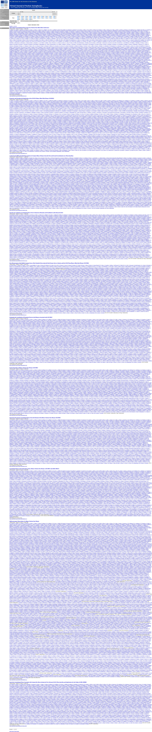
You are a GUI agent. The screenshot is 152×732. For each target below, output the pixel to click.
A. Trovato (133, 85)
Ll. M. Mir (104, 66)
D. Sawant (140, 78)
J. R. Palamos (129, 71)
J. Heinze (14, 53)
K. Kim (121, 58)
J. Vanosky (81, 87)
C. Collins (115, 108)
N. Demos (142, 42)
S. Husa (131, 54)
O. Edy (88, 45)
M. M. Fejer (94, 47)
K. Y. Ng (15, 69)
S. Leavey (23, 61)
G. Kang (106, 57)
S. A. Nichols (49, 69)
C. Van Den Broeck (51, 87)
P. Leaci (19, 61)
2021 (51, 17)
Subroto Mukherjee (17, 68)
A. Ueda (89, 86)
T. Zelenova (42, 92)
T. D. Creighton (65, 41)
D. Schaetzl (14, 79)
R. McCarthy (141, 64)
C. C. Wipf (132, 90)
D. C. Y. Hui (124, 54)
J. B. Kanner (110, 57)
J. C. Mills (74, 66)
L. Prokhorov (54, 75)
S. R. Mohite (48, 67)
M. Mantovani (99, 63)
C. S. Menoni (104, 65)
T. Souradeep (96, 82)
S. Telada (115, 84)
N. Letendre (80, 61)
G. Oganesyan (114, 69)
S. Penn (117, 73)
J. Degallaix (86, 42)
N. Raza (49, 76)
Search (1, 12)
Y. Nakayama (93, 68)
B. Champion (41, 37)
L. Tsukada (42, 86)
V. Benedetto (36, 32)
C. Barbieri (77, 31)
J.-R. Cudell (135, 109)
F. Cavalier (146, 36)
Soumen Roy (118, 77)
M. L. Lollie (49, 62)
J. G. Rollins (38, 77)
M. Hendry (51, 53)
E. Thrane (30, 85)
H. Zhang (59, 92)
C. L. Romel (58, 77)
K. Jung (49, 57)
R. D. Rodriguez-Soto (27, 77)
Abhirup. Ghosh (105, 49)
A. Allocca (108, 29)
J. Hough (41, 54)
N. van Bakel (28, 87)
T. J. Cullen (93, 41)
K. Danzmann (22, 42)
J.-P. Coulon (63, 109)
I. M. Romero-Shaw (70, 77)
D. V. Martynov (56, 64)
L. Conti (77, 39)
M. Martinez (39, 64)
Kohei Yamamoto (66, 91)
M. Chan (59, 37)
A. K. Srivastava (121, 82)
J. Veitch (122, 87)
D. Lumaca (107, 62)
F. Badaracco (127, 30)
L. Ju (47, 57)
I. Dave (50, 42)
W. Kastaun (12, 58)
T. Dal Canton (118, 41)
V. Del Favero (104, 42)
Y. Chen (106, 106)
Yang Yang (96, 91)
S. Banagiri (56, 31)
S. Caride (113, 105)
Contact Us (2, 18)
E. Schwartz (76, 79)
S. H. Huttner (135, 54)
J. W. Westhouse (61, 90)
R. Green (132, 50)
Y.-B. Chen (136, 37)
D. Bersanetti (94, 32)
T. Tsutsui (51, 86)
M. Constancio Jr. (72, 39)
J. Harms (77, 52)
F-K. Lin (117, 61)
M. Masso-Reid (93, 64)
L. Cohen (46, 39)
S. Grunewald (48, 51)
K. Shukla (108, 81)
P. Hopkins (37, 54)
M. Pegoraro (101, 73)
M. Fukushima (111, 48)
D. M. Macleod (133, 62)
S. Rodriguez (20, 77)
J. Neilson (132, 68)
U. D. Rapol (33, 76)
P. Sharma (32, 81)
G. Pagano (107, 71)
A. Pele (105, 73)
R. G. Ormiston (46, 71)
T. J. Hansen (56, 52)
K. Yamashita (78, 91)
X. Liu (25, 62)
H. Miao (33, 66)
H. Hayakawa (127, 52)
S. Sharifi (23, 81)
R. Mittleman (142, 66)
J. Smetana (32, 82)
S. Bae (138, 30)
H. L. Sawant (145, 78)
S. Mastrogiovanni (99, 64)
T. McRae (53, 65)
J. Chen (124, 37)
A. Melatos (79, 65)
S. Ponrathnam (132, 74)
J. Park (49, 73)
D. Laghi (88, 60)
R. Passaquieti (68, 73)
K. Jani (105, 55)
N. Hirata (113, 53)
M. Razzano (54, 76)
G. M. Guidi (64, 51)
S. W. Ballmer (39, 31)
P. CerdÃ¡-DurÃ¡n (20, 37)
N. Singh (137, 81)
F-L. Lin (121, 61)
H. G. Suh (78, 83)
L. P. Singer (129, 81)
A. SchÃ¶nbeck (59, 79)
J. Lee (47, 61)
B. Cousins (22, 41)
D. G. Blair (65, 34)
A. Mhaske (25, 66)
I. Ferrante (122, 47)
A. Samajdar (51, 78)
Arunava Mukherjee (137, 67)
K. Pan (143, 71)
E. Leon (66, 61)
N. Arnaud (66, 30)
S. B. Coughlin (147, 39)
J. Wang (119, 89)
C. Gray (116, 50)
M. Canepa (46, 36)
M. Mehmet (70, 65)
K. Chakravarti (36, 37)
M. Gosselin (79, 50)
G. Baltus (52, 31)
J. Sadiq (142, 77)
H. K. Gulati (81, 51)
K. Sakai (14, 78)
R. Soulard (91, 82)
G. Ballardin (33, 31)
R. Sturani (49, 83)
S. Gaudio (65, 49)
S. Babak (123, 30)
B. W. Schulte (65, 79)
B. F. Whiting (81, 90)
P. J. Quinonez (99, 75)
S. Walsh (115, 89)
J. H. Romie (76, 77)
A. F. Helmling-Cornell (38, 53)
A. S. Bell (108, 102)
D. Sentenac (125, 79)
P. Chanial (69, 37)
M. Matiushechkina (123, 64)
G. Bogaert (85, 34)
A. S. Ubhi (70, 86)
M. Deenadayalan (80, 42)
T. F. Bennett (57, 32)
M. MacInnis (127, 62)
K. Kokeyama (73, 59)
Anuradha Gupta (100, 51)
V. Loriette (73, 62)
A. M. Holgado (144, 53)
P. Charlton (77, 37)
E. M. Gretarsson (145, 50)
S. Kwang (84, 60)
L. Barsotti (102, 31)
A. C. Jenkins (135, 55)
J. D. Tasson (111, 84)
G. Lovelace (98, 62)
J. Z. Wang (123, 89)
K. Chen (128, 37)
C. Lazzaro (15, 61)
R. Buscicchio (118, 35)
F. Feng (98, 47)
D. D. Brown (77, 35)
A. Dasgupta (35, 42)
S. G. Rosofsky (92, 77)
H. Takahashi (16, 84)
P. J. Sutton (106, 83)
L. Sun (92, 83)
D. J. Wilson (122, 90)
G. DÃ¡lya (124, 41)
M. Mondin (64, 67)
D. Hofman (132, 53)
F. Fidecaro (132, 47)
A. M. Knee (44, 59)
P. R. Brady (16, 35)
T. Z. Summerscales (84, 83)
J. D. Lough (87, 62)
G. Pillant (66, 74)
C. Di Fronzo (73, 44)
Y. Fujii (95, 48)
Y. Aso (92, 30)
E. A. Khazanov (89, 58)
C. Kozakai (137, 59)
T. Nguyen (33, 69)
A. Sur (99, 83)
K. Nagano (59, 68)
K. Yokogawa (126, 91)
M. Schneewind (45, 79)
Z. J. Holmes (20, 54)
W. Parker (52, 73)
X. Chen (131, 37)
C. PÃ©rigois (138, 73)
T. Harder (65, 52)
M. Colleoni (50, 39)
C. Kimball (134, 58)
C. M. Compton (66, 39)
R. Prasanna (29, 75)
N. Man (69, 63)
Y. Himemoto (93, 53)
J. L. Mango (83, 63)
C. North (77, 69)
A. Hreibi (60, 54)
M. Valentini (19, 87)
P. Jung (52, 57)
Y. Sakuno (29, 78)
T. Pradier (15, 75)
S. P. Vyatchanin (77, 89)
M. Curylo (26, 110)
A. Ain (87, 29)
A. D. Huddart (108, 54)
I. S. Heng (55, 53)
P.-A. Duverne (56, 45)
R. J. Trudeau (141, 85)
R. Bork (116, 34)
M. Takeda (40, 84)
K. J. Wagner (91, 89)
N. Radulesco (128, 75)
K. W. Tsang (14, 86)
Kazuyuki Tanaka (54, 84)
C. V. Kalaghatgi (75, 57)
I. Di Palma (109, 44)
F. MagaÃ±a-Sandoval (22, 63)
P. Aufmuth (109, 30)
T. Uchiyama (80, 86)
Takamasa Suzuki (112, 83)
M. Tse (25, 86)
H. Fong (33, 48)
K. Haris (74, 52)
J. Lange (123, 60)
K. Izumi (70, 55)
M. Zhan (55, 92)
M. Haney (25, 52)
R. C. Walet (96, 89)
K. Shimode (72, 81)
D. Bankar (61, 31)
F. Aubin (104, 30)
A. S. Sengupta (115, 79)
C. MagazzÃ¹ (29, 63)
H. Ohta (146, 69)
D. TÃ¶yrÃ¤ (97, 85)
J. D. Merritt (129, 65)
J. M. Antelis (15, 30)
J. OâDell (105, 69)
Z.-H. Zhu (104, 92)
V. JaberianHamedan (77, 55)
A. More (87, 67)
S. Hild (86, 53)
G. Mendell (90, 65)
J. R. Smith (37, 82)
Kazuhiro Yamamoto (59, 91)
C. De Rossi (25, 44)
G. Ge (73, 49)
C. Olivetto (24, 71)
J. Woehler (146, 90)
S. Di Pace (104, 44)
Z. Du (33, 45)
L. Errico (131, 45)
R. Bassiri (129, 31)
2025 (27, 19)
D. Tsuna (46, 86)
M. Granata (96, 50)
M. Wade (87, 89)
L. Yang (92, 91)
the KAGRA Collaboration (15, 93)
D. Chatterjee (95, 37)
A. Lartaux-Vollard (137, 60)
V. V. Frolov (85, 48)
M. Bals (43, 31)
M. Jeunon (144, 55)
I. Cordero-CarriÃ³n (98, 39)
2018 (39, 17)
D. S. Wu (23, 91)
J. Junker (56, 57)
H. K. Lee (34, 61)
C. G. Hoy (51, 54)
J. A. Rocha (15, 77)
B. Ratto (38, 76)
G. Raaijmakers (117, 75)
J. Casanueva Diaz (119, 36)
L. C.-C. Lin (129, 61)
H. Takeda (36, 84)
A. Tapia (97, 84)
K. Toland (51, 85)
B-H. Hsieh (64, 54)
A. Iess (18, 55)
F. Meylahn (21, 66)
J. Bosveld (46, 104)
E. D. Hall (146, 51)
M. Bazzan (90, 102)
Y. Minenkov (96, 66)
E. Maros (11, 64)
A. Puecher (69, 75)
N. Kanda (96, 57)
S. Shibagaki (52, 81)
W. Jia (147, 55)
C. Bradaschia (60, 104)
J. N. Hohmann (138, 53)
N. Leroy (75, 61)
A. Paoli (37, 73)
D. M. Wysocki (34, 91)
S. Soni (63, 82)
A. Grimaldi (30, 51)
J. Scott (80, 79)
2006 (31, 16)
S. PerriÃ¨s (148, 73)
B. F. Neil (128, 68)
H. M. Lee (39, 61)
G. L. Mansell (88, 63)
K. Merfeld (119, 65)
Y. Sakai (18, 78)
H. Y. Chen (120, 37)
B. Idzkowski (13, 55)
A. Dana (127, 41)
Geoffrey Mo (30, 67)
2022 (55, 17)
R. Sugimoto (73, 83)
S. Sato (115, 78)
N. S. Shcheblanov (42, 81)
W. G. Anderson (137, 29)
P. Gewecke (94, 49)
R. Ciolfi (130, 38)
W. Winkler (127, 90)
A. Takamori (26, 84)
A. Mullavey (29, 68)
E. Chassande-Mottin (88, 37)
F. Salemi (47, 78)
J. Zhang (63, 92)
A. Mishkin (109, 66)
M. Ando (142, 29)
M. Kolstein (87, 59)
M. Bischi (20, 34)
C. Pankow (19, 73)
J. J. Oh (119, 69)
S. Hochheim (127, 53)
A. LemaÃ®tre (62, 61)
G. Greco (123, 50)
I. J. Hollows (15, 54)
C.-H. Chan (47, 37)
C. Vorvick (71, 89)
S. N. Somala (47, 82)
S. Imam (25, 55)
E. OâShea (70, 71)
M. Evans (18, 47)
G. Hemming (46, 53)
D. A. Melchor (85, 65)
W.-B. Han (21, 52)
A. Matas (105, 64)
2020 (47, 17)
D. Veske (19, 89)
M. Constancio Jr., (124, 108)
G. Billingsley (142, 32)
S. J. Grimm (39, 51)
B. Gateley (60, 49)
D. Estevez (147, 45)
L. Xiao (39, 91)
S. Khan (84, 58)
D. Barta (111, 31)
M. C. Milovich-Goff (84, 66)
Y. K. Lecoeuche (29, 61)
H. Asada (81, 30)
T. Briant (44, 35)
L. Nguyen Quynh (39, 69)
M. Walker (101, 89)
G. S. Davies (58, 42)
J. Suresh (102, 83)
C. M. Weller (42, 90)
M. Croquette (77, 41)
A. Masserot (81, 64)
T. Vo (50, 89)
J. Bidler (132, 32)
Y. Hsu (68, 54)
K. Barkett (36, 102)
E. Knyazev (55, 59)
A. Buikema (98, 35)
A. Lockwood (43, 62)
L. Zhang (67, 92)
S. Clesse (23, 39)
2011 (51, 16)
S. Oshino (74, 71)
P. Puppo (81, 75)
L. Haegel (129, 51)
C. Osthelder (83, 71)
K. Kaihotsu (60, 57)
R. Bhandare (110, 32)
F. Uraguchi (119, 86)
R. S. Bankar (65, 31)
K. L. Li (102, 61)
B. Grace (88, 50)
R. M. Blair (69, 34)
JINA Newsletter (2, 23)
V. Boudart (137, 34)
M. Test (129, 84)
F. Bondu (94, 34)
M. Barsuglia (107, 31)
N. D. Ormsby (51, 71)
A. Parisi (45, 73)
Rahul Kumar (37, 60)
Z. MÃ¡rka (132, 63)
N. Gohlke (57, 50)
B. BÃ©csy (15, 32)
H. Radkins (123, 75)
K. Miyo (21, 67)
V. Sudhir (68, 83)
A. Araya (42, 30)
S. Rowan (102, 77)
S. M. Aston (96, 30)
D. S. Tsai (147, 85)
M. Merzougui (134, 65)
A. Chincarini (41, 38)
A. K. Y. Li (94, 61)
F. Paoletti (33, 73)
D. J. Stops (17, 83)
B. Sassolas (100, 78)
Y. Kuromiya (63, 60)
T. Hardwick (69, 52)
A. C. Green (128, 50)
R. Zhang (71, 92)
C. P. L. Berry (89, 32)
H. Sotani (87, 82)
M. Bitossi (38, 34)
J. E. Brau (35, 35)
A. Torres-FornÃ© (80, 85)
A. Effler (92, 45)
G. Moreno (96, 67)
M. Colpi (60, 39)
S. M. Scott (84, 79)
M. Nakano (82, 68)
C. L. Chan (55, 37)
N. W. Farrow (65, 47)
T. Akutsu (94, 29)
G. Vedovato (118, 87)
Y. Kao (114, 57)
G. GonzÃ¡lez (68, 50)
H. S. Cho (61, 38)
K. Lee (49, 61)
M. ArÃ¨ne (57, 30)
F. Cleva (27, 39)
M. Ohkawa (138, 69)
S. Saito (149, 77)
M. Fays (82, 47)
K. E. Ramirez (148, 75)
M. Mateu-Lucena (111, 64)
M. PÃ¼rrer (86, 75)
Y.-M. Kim (129, 58)
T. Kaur (33, 58)
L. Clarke (14, 39)
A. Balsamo (47, 31)
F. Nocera (65, 69)
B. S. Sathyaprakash (110, 78)
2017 (35, 17)
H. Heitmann (23, 53)
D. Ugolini (106, 86)
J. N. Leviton (89, 61)
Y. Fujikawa (99, 48)
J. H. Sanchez (62, 78)
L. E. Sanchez (68, 78)
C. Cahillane (147, 35)
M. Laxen (148, 60)
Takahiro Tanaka (72, 84)
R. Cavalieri (20, 106)
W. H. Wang (128, 89)
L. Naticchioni (109, 68)
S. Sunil (95, 83)
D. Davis (63, 42)
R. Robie (142, 76)
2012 (55, 16)
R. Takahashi (21, 84)
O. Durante (46, 45)
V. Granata (101, 50)
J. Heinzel (19, 53)
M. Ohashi (130, 69)
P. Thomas (149, 84)
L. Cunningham (17, 110)
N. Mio (100, 66)
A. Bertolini (99, 32)
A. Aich (74, 100)
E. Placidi (104, 74)
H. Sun (89, 83)
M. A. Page (112, 71)
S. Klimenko (38, 59)
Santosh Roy (112, 77)
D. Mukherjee (144, 67)
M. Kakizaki (69, 57)
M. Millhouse (68, 66)
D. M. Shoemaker (102, 81)
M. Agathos (63, 29)
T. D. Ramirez (12, 76)
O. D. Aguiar (79, 29)
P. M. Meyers (15, 66)
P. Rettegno (87, 76)
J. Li (100, 61)
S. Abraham (21, 29)
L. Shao (19, 81)
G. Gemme (77, 49)
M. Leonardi (71, 61)
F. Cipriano (135, 38)
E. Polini (121, 74)
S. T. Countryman (16, 41)
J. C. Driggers (25, 45)
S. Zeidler (38, 92)
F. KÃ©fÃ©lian (59, 58)
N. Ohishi (134, 69)
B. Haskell (102, 52)
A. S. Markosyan (143, 63)
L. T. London (54, 62)
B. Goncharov (62, 50)
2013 (19, 17)
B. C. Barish (81, 31)
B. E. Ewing (27, 47)
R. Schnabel (39, 79)
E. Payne (86, 73)
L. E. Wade (82, 89)
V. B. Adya (49, 29)
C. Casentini (126, 36)
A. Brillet (53, 35)
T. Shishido (86, 81)
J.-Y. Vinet (43, 89)
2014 (23, 17)
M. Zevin (51, 92)
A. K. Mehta (74, 65)
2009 (43, 16)
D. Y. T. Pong (126, 74)
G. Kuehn (21, 60)
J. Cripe (119, 109)
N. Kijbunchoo (106, 58)
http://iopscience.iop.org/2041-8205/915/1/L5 (18, 95)
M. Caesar (138, 35)
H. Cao (63, 36)
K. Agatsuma (68, 29)
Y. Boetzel (141, 103)
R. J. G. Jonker (42, 57)
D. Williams (96, 90)
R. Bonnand (103, 34)
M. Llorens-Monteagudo (31, 62)
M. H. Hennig (69, 53)
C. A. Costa (130, 39)
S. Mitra (125, 66)
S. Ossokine (78, 71)
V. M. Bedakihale (21, 32)
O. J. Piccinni (37, 74)
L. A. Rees (62, 76)
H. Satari (104, 78)
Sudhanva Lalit (17, 7)
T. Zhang (75, 92)
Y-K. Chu (94, 38)
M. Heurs (83, 53)
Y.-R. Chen (140, 37)
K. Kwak (80, 60)
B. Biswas (33, 34)
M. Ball (29, 31)
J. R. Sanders (80, 78)
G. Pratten (34, 75)
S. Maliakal (62, 63)
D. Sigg (125, 81)
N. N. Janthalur (115, 55)
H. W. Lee (43, 61)
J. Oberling (91, 69)
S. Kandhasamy (101, 57)
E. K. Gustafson (111, 51)
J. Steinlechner (145, 82)
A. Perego (121, 73)
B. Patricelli (82, 73)
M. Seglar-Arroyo (90, 79)
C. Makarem (51, 63)
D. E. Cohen (41, 39)
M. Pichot (42, 74)
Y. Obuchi (101, 69)
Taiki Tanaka (66, 84)
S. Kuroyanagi (69, 60)
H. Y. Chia (22, 38)
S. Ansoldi (137, 100)
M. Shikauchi (57, 81)
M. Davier (54, 42)
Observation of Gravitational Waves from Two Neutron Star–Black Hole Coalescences (29, 27)
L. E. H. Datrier (41, 42)
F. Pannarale (24, 73)
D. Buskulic (123, 35)
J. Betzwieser (104, 32)
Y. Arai (35, 30)
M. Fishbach (143, 47)
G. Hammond (16, 52)
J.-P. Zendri (47, 92)
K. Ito (60, 55)
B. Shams (16, 81)
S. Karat (128, 57)
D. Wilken (91, 90)
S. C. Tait (11, 84)
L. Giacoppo (142, 49)
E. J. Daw (67, 42)
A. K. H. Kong (103, 59)
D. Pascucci (57, 73)
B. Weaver (20, 90)
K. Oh (122, 69)
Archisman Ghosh (111, 49)
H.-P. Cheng (111, 106)
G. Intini (47, 55)
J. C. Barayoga (71, 31)
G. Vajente (148, 86)
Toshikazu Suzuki (119, 83)
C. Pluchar (113, 74)
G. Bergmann (140, 102)
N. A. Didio (59, 44)
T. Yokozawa (137, 91)
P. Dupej (41, 45)
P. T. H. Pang (14, 73)
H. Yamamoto (52, 91)
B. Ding (100, 44)
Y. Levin (84, 61)
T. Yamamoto (72, 91)
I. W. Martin (29, 64)
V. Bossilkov (132, 34)
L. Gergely (90, 49)
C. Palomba (139, 71)
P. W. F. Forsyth (47, 48)
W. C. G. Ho (121, 53)
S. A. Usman (133, 86)
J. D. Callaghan (25, 36)
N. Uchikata (75, 86)
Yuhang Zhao (91, 92)
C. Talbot (44, 84)
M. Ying (122, 91)
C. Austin (119, 30)
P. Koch (58, 59)
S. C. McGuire (33, 65)
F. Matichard (117, 64)
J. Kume (47, 60)
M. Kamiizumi (91, 57)
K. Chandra (64, 37)
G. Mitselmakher (137, 66)
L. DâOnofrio (134, 44)
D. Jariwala (126, 55)
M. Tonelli (75, 85)
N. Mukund (24, 68)
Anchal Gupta (94, 51)
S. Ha (125, 51)
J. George (85, 49)
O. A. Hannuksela (45, 52)
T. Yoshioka (146, 91)
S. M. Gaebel (134, 48)
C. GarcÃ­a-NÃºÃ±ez (42, 49)
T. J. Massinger (87, 64)
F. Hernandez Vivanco (76, 53)
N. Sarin (95, 78)
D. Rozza (123, 77)
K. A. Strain (31, 83)
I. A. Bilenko (136, 32)
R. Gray (119, 50)
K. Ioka (51, 55)
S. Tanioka (85, 84)
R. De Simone (35, 44)
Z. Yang (103, 91)
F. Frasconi (60, 48)
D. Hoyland (55, 54)
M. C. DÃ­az (47, 44)
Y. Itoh (63, 55)
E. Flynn (29, 48)
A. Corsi (122, 39)
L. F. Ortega (57, 71)
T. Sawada (136, 78)
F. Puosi (78, 75)
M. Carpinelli (103, 36)
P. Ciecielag (111, 38)
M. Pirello (96, 74)
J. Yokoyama (132, 91)
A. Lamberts (101, 60)
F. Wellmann (48, 90)
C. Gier (21, 50)
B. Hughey (119, 54)
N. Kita (24, 59)
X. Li (110, 61)
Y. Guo (90, 51)
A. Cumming (98, 41)
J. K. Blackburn (50, 34)
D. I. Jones (25, 57)
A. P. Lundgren (113, 62)
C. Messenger (145, 65)
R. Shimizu (63, 81)
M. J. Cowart (42, 41)
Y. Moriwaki (109, 67)
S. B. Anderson (131, 29)
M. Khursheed (100, 58)
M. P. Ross (97, 77)
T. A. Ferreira (126, 47)
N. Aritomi (62, 30)
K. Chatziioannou (107, 37)
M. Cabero (37, 105)
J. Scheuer (23, 79)
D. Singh (133, 81)
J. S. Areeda (52, 30)
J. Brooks (72, 35)
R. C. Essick (136, 45)
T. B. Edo (85, 45)
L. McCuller (22, 65)
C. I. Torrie (87, 85)
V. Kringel (146, 59)
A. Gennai (81, 49)
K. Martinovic (50, 64)
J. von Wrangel (66, 89)
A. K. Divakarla (120, 44)
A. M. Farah (48, 47)
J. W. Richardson (103, 76)
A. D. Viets (32, 89)
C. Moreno (91, 67)
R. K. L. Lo (38, 62)
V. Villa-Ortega (38, 89)
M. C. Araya (47, 30)
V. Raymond (45, 76)
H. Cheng (148, 37)
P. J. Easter (66, 45)
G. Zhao (82, 92)
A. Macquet (146, 62)
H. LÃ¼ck (103, 62)
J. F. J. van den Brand (43, 87)
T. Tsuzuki (55, 86)
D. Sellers (110, 79)
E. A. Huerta (114, 54)
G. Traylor (113, 85)
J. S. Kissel (20, 59)
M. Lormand (77, 62)
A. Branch (25, 35)
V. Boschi (120, 34)
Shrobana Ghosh (124, 49)
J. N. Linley (143, 61)
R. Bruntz (90, 35)
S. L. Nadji (54, 68)
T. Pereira (129, 73)
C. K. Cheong (116, 106)
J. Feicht (89, 47)
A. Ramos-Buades (18, 76)
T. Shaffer (148, 79)
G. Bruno (86, 35)
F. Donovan (140, 44)
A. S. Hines (103, 53)
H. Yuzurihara (18, 92)
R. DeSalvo (30, 44)
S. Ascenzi (44, 101)
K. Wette (66, 90)
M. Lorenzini (67, 62)
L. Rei (71, 76)
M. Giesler (25, 50)
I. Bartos (124, 31)
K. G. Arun (77, 30)
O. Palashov (134, 71)
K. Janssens (110, 55)
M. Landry (106, 60)
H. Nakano (77, 68)
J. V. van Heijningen (74, 87)
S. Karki (138, 57)
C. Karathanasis (134, 57)
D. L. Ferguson (108, 47)
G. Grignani (25, 51)
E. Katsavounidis (23, 58)
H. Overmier (98, 71)
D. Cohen (100, 108)
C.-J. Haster (113, 52)
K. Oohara (29, 71)
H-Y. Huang (77, 54)
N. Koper (113, 59)
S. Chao (72, 37)
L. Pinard (73, 74)
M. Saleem (43, 78)
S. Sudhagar (64, 83)
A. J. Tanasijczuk (79, 84)
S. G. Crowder (83, 41)
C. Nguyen (24, 69)
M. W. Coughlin (141, 39)
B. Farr (56, 47)
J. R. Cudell (88, 41)
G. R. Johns (15, 57)
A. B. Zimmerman (109, 92)
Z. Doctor (130, 44)
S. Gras (108, 50)
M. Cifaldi (121, 38)
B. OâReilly (40, 71)
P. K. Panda (147, 71)
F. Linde (133, 61)
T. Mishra (117, 66)
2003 (19, 16)
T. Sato (118, 78)
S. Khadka (72, 58)
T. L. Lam (97, 60)
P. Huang (82, 54)
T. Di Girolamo (91, 44)
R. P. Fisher (148, 47)
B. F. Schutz (71, 79)
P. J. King (143, 58)
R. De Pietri (15, 44)
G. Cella (15, 37)
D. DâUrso (51, 45)
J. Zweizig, (126, 92)
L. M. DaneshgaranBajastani (135, 41)
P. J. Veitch (127, 87)
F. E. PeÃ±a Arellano (111, 73)
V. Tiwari (47, 85)
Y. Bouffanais (142, 34)
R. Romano (54, 77)
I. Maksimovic (56, 63)
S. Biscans (15, 34)
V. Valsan (24, 87)
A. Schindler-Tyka (29, 79)
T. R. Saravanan (91, 78)
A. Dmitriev (125, 44)
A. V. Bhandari (116, 32)
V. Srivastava (127, 82)
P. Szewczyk (140, 83)
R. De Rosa (20, 44)
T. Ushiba (128, 86)
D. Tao (94, 84)
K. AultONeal (114, 30)
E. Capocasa (73, 36)
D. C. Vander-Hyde (59, 87)
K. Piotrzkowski (90, 74)
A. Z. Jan (102, 55)
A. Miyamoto (12, 67)
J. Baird (21, 31)
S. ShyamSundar (114, 81)
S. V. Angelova (148, 29)
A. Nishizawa (55, 69)
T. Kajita (65, 57)
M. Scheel (19, 79)
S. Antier (19, 30)
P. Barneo (90, 31)
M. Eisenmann (112, 45)
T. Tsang (18, 86)
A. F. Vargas (99, 87)
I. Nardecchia (98, 68)
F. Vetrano (23, 89)
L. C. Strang (36, 83)
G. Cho (57, 38)
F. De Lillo (110, 42)
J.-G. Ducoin (37, 45)
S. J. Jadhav (88, 55)
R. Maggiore (40, 63)
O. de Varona (65, 112)
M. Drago (20, 45)
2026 (31, 19)
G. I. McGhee (27, 65)
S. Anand (120, 29)
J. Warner (137, 89)
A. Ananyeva (125, 29)
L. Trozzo (137, 85)
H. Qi (90, 75)
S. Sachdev (134, 77)
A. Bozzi (146, 34)
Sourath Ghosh (130, 49)
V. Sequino (134, 79)
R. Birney (147, 32)
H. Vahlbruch (143, 86)
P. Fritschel (80, 48)
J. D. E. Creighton (58, 41)
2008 (39, 16)
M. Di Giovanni (116, 112)
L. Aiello (84, 29)
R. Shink (77, 81)
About (1, 17)
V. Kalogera (81, 57)
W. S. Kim (125, 58)
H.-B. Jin (11, 57)
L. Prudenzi (64, 75)
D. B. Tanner (89, 84)
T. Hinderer (99, 53)
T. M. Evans (22, 47)
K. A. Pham (26, 74)
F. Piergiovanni (53, 74)
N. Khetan (95, 58)
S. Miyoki (25, 67)
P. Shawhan (36, 81)
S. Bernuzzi (84, 32)
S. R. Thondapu (19, 85)
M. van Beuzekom (35, 87)
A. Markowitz (149, 63)
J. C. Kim (114, 58)
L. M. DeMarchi (126, 42)
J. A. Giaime (147, 49)
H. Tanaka (49, 84)
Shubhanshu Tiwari (35, 85)
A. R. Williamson (107, 90)
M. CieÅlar (116, 38)
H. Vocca (53, 89)
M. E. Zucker (121, 92)
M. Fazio (86, 47)
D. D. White (76, 90)
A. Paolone (41, 73)
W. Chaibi (31, 37)
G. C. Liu (15, 62)
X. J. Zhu (99, 92)
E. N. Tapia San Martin (104, 84)
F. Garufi (56, 49)
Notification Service (3, 15)
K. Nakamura (72, 68)
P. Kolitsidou (82, 59)
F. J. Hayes (138, 52)
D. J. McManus (48, 65)
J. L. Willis (113, 90)
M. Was (141, 89)
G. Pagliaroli (117, 71)
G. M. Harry (82, 52)
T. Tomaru (61, 85)
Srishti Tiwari (42, 85)
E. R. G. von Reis (59, 89)
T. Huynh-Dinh (146, 54)
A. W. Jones (20, 57)
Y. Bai (15, 31)
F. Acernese (26, 29)
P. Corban (87, 39)
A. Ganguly (20, 49)
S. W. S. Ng (19, 69)
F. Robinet (146, 76)
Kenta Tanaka (60, 84)
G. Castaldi (131, 36)
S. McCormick (16, 65)
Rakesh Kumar (43, 60)
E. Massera (76, 64)
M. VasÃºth (108, 87)
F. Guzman (122, 51)
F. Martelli (25, 64)
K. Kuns (51, 60)
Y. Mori (100, 67)
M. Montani (68, 67)
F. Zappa (34, 92)
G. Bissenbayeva (88, 103)
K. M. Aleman (99, 29)
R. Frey (76, 48)
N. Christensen (83, 38)
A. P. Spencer (111, 82)
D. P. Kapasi (124, 57)
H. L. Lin (125, 61)
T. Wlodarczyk (137, 90)
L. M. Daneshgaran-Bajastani (48, 110)
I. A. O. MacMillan (140, 62)
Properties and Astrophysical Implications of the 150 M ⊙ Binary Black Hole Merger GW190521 (32, 98)
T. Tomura (70, 85)
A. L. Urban (124, 86)
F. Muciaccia (130, 67)
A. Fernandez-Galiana (115, 47)
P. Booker (108, 34)
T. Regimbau (67, 76)
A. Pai (121, 71)
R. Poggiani (117, 74)
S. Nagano (63, 68)
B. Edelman (80, 45)
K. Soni (60, 82)
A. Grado (92, 50)
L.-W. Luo (118, 62)
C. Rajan (144, 75)
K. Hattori (117, 52)
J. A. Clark (72, 108)
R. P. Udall (85, 86)
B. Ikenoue (22, 55)
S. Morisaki (104, 67)
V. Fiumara (16, 48)
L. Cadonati (133, 35)
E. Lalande (92, 60)
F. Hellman (28, 53)
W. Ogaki (109, 69)
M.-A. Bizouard (43, 34)
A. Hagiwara (133, 51)
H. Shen (48, 81)
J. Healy (141, 52)
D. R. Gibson (16, 50)
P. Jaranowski (121, 55)
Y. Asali (84, 30)
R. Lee (52, 61)
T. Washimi (145, 89)
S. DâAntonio (16, 42)
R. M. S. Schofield (52, 79)
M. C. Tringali (118, 85)
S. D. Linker (138, 61)
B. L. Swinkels (126, 83)
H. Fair (36, 47)
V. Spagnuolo (105, 82)
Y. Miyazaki (17, 67)
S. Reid (74, 76)
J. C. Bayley (141, 31)
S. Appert (23, 30)
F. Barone (94, 31)
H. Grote (43, 51)
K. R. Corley (109, 39)
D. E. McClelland (147, 64)
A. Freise (73, 48)
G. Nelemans (137, 68)
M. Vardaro (94, 87)
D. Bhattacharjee (122, 32)
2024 (23, 19)
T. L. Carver (113, 36)
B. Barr (98, 31)
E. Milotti (78, 66)
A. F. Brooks (67, 35)
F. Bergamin (73, 32)
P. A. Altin (112, 29)
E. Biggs (44, 103)
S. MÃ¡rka (127, 63)
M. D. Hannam (38, 52)
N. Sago (146, 77)
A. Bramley (21, 35)
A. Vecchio (113, 87)
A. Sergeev (139, 79)
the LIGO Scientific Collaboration (135, 92)
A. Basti (132, 31)
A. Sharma (28, 81)
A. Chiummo (52, 38)
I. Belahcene (31, 32)
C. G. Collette (55, 39)
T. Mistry (121, 66)
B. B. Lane (115, 60)
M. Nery (148, 68)
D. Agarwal (58, 29)
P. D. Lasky (144, 60)
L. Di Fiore (68, 44)
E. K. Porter (142, 74)
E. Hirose (117, 53)
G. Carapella (82, 36)
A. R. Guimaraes (70, 51)
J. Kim (118, 58)
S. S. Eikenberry (106, 45)
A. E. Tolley (56, 85)
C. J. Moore (73, 67)
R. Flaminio (21, 48)
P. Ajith (90, 29)
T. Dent (145, 42)
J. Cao (66, 36)
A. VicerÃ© (27, 89)
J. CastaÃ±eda (140, 105)
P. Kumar (32, 60)
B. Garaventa (34, 49)
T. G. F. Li (107, 61)
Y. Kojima (68, 59)
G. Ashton (89, 30)
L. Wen (52, 90)
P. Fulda (115, 48)
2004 (23, 16)
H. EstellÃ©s (141, 45)
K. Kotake (122, 59)
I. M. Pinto (77, 74)
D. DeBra (75, 42)
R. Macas (122, 62)
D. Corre (118, 39)
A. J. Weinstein (33, 90)
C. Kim (110, 58)
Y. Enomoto (127, 45)
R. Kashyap (143, 57)
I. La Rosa (132, 60)
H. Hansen (51, 52)
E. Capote (78, 36)
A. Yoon (141, 91)
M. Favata (78, 47)
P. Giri (29, 50)
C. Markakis (136, 63)
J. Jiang (150, 55)
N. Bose (124, 34)
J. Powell (147, 74)
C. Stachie (136, 82)
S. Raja (140, 75)
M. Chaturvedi (100, 37)
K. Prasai (25, 75)
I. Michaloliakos (38, 66)
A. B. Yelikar (117, 91)
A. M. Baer (145, 30)
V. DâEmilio (137, 42)
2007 (35, 16)
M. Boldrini (90, 34)
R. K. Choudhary (70, 38)
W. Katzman (29, 58)
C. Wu (20, 91)
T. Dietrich (64, 44)
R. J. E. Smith (42, 82)
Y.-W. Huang (96, 54)
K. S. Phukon (31, 74)
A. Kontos (109, 59)
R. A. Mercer (109, 65)
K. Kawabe (38, 58)
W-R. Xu (42, 91)
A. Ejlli (123, 45)
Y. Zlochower (116, 92)
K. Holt (25, 54)
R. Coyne (53, 41)
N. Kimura (139, 58)
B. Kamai (86, 57)
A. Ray (41, 76)
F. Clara (143, 38)
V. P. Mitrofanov (130, 66)
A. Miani (29, 66)
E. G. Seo (130, 79)
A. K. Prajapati (20, 75)
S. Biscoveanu (24, 34)
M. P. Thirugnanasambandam (136, 84)
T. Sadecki (139, 77)
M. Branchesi (30, 35)
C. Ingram (40, 55)
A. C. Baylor (146, 31)
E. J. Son (57, 82)
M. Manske (94, 63)
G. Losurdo (83, 62)
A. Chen (112, 37)
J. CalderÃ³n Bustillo (18, 36)
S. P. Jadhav (93, 55)
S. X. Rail (137, 75)
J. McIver (43, 65)
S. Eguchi (96, 45)
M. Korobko (117, 59)
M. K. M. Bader (134, 30)
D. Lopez (63, 62)
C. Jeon (139, 55)
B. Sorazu (67, 82)
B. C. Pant (29, 73)
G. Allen (103, 29)
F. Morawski (83, 67)
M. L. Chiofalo (47, 38)
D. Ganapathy (15, 49)
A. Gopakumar (74, 50)
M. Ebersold (71, 45)
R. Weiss (38, 90)
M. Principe (44, 75)
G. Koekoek (63, 59)
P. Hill (89, 53)
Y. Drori (30, 45)
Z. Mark (123, 63)
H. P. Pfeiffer (21, 74)
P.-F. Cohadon (36, 39)
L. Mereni (114, 65)
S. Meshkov (140, 65)
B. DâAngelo (143, 41)
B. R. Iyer (67, 55)
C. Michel (44, 66)
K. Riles (127, 76)
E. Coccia (31, 39)
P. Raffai (132, 75)
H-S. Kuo (59, 60)
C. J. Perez (134, 73)
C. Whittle (87, 90)
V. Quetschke (93, 75)
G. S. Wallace (106, 89)
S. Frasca (56, 48)
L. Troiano (128, 85)
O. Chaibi (41, 106)
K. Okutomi (19, 71)
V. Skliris (14, 82)
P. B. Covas (32, 41)
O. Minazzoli (90, 66)
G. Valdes (15, 87)
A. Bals (131, 101)
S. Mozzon (126, 67)
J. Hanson (61, 52)
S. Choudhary (76, 38)
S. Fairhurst (40, 47)
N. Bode (77, 34)
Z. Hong (33, 54)
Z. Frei (69, 48)
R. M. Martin (34, 64)
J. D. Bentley (62, 32)
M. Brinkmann (58, 35)
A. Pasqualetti (62, 73)
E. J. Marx (61, 64)
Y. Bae (141, 30)
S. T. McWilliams (59, 65)
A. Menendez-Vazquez (97, 65)
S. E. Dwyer (61, 45)
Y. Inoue (44, 55)
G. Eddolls (76, 45)
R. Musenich (49, 68)
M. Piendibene (47, 74)
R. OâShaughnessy (63, 71)
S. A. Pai (124, 71)
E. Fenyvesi (102, 47)
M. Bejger (26, 32)
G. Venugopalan (144, 87)
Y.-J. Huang (91, 54)
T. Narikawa (104, 68)
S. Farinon (53, 47)
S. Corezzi (104, 39)
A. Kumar (28, 60)
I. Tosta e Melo (92, 85)
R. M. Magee (35, 63)
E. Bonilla (98, 34)
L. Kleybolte (33, 59)
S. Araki (38, 30)
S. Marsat (20, 64)
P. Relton (83, 76)
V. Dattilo (46, 42)
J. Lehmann (56, 61)
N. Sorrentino (82, 82)
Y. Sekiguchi (105, 79)
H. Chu (87, 38)
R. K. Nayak (119, 68)
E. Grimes (35, 51)
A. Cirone (139, 38)
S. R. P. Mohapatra (41, 67)
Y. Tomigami (65, 85)
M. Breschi (40, 35)
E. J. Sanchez (57, 78)
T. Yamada (47, 91)
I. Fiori (139, 47)
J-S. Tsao (22, 86)
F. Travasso (108, 85)
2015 (27, 17)
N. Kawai (48, 58)
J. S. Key (68, 58)
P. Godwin (45, 50)
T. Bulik (103, 35)
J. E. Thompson (12, 85)
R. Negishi (124, 68)
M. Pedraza (96, 73)
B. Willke (117, 90)
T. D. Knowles (49, 59)
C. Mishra (113, 66)
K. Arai (148, 100)
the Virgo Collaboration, (146, 92)
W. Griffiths (15, 51)
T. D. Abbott (16, 29)
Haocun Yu (13, 92)
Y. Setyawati (143, 79)
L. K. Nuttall (86, 69)
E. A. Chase (81, 37)
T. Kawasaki (52, 58)
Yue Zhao (86, 92)
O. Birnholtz (63, 103)
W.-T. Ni (45, 69)
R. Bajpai (25, 31)
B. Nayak (114, 68)
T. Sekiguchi (100, 79)
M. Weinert (28, 90)
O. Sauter (122, 78)
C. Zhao (79, 92)
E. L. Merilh (123, 65)
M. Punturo (74, 75)
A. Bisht (29, 34)
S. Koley (77, 59)
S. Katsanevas (17, 58)
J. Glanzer (35, 50)
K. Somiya (53, 82)
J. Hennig (64, 53)
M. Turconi (59, 86)
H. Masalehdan (67, 64)
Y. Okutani (14, 71)
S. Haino (138, 51)
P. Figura (136, 47)
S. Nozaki (81, 69)
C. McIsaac (38, 65)
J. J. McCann (135, 64)
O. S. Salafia (33, 78)
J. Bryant (94, 35)
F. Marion (119, 63)
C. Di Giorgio (78, 44)
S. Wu (30, 91)
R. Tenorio (120, 84)
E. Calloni (36, 36)
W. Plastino (108, 74)
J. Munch (33, 68)
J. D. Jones (30, 57)
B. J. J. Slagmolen (19, 82)
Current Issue (2, 9)
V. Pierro (62, 74)
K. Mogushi (35, 67)
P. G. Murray (44, 68)
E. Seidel (95, 79)
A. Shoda (90, 81)
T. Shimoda (68, 81)
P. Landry (110, 60)
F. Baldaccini (115, 101)
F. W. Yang (88, 91)
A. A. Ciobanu (126, 38)
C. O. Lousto (92, 62)
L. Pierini (58, 74)
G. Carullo (109, 36)
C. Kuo (55, 60)
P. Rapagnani (28, 76)
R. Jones (37, 57)
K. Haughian (122, 52)
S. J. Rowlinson (107, 77)
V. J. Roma (43, 77)
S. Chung (33, 108)
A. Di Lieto (96, 44)
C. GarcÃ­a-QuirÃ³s (50, 49)
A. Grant (105, 50)
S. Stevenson (21, 83)
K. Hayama (133, 52)
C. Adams (39, 29)
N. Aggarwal (73, 29)
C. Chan (51, 37)
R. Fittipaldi (12, 48)
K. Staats (132, 82)
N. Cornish (114, 39)
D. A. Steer (140, 82)
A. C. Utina (138, 86)
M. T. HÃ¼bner (102, 54)
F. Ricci (91, 76)
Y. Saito (11, 78)
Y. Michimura (48, 66)
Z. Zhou (95, 92)
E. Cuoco (109, 41)
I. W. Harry (87, 52)
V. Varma (104, 87)
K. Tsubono (32, 86)
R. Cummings (104, 41)
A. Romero (64, 77)
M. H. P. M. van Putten (87, 87)
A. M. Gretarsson (138, 50)
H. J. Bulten (107, 35)
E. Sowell (101, 82)
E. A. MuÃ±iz (38, 68)
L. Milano (59, 66)
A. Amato (116, 29)
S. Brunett (82, 35)
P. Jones (33, 57)
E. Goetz (49, 50)
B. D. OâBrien (96, 69)
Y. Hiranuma (108, 53)
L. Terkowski (124, 84)
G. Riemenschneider (122, 76)
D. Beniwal (41, 32)
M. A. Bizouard (99, 103)
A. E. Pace (103, 71)
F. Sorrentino (76, 82)
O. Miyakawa (148, 66)
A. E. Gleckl (40, 50)
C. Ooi (32, 71)
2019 (43, 17)
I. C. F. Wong (15, 91)
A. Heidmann (146, 52)
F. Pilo (69, 74)
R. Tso (28, 86)
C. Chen (116, 37)
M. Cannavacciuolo (52, 36)
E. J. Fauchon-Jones (72, 47)
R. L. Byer (128, 35)
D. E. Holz (29, 54)
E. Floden (26, 48)
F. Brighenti (98, 104)
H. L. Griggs (20, 51)
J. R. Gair (139, 48)
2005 (27, 16)
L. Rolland (34, 77)
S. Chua (98, 38)
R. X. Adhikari (44, 29)
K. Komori (92, 59)
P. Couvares (27, 41)
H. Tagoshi (149, 83)
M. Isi (54, 55)
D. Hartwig (92, 52)
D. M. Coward (37, 41)
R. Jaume (130, 55)
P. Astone (100, 30)
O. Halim (142, 51)
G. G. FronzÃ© (91, 48)
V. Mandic (73, 63)
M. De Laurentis (92, 42)
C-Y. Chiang (31, 38)
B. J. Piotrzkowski (83, 74)
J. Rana (24, 76)
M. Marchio (115, 63)
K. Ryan (130, 77)
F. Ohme (143, 69)
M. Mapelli (104, 63)
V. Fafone (32, 47)
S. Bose (127, 34)
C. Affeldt (54, 29)
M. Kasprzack (148, 57)
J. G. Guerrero (59, 51)
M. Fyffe (119, 48)
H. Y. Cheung (16, 38)
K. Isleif (57, 55)
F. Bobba (73, 34)
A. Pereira (125, 73)
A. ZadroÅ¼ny (24, 92)
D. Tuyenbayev (65, 86)
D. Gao (24, 49)
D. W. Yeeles (112, 91)
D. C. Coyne (48, 41)
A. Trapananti (103, 85)
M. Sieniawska (120, 81)
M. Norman (73, 69)
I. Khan (81, 58)
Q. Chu (90, 38)
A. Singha (141, 81)
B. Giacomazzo (137, 49)
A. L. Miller (63, 66)
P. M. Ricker (115, 76)
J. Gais (143, 48)
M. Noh (68, 69)
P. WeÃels (56, 90)
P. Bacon (88, 101)
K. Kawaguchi (43, 58)
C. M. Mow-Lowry (119, 67)
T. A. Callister (31, 36)
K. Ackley (30, 29)
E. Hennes (60, 53)
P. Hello (32, 53)
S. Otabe (88, 71)
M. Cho (11, 108)
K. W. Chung (102, 38)
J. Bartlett (115, 31)
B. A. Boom (112, 34)
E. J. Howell (46, 54)
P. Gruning (54, 51)
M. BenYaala (68, 32)
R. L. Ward (133, 89)
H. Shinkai (81, 81)
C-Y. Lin (113, 61)
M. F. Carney (98, 36)
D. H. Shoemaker (95, 81)
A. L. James (97, 55)
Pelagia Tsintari (35, 7)
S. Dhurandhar (41, 44)
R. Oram (35, 71)
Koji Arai (32, 30)
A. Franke (52, 48)
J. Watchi (16, 90)
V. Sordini (72, 82)
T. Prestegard (39, 75)
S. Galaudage (147, 48)
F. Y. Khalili (77, 58)
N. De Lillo (114, 42)
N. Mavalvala (130, 64)
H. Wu (27, 91)
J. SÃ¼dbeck (58, 83)
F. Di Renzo (114, 44)
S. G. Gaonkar (29, 49)
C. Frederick (65, 48)
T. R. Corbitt (91, 39)
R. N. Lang (120, 60)
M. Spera (116, 82)
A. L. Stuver (53, 83)
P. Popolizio (138, 74)
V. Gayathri (69, 49)
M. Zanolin (30, 92)
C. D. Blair (60, 34)
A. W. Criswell (71, 41)
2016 (31, 17)
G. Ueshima (101, 86)
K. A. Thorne (24, 85)
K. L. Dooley (145, 44)
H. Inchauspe (35, 55)
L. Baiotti (18, 31)
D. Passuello (73, 73)
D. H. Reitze (78, 76)
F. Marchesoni (109, 63)
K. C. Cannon (58, 36)
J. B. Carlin (93, 36)
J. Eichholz (100, 45)
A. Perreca (144, 73)
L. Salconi (39, 78)
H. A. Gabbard (124, 48)
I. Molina (53, 67)
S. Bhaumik (128, 32)
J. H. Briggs (48, 35)
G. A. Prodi (49, 75)
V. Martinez (45, 64)
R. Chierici (36, 38)
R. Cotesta (135, 39)
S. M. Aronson (71, 30)
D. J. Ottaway (92, 71)
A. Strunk (44, 83)
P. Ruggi (126, 77)
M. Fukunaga (105, 48)
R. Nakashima (87, 68)
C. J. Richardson (96, 76)
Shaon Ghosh (118, 49)
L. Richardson (109, 76)
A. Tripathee (123, 85)
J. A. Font (37, 48)
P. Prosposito (59, 75)
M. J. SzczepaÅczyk (133, 83)
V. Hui (128, 54)
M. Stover (26, 83)
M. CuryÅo (113, 41)
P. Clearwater (18, 39)
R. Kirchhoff (15, 59)
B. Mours (114, 67)
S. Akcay (88, 100)
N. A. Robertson (137, 76)
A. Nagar (67, 68)
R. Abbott (11, 29)
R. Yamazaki (83, 91)
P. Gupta (105, 51)
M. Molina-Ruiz (58, 67)
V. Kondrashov (97, 59)
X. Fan (44, 47)
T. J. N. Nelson (143, 68)
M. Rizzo (131, 76)
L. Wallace (111, 89)
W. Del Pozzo (119, 42)
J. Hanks (29, 52)
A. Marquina (15, 64)
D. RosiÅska (86, 77)
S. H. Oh (125, 69)
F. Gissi (31, 50)
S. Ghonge (99, 49)
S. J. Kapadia (119, 57)
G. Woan (142, 90)
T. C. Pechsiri (91, 73)
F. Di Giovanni (85, 44)
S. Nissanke (60, 69)
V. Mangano (78, 63)
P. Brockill (63, 35)
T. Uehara (93, 86)
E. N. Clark (147, 38)
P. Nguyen (29, 69)
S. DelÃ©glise (98, 42)
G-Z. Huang (72, 54)
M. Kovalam (127, 59)
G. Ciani (107, 38)
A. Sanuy (85, 78)
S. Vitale (47, 89)
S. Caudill (135, 36)
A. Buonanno (112, 35)
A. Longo (59, 62)
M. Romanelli (48, 77)
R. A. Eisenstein (118, 45)
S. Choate (65, 38)
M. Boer (81, 34)
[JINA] (4, 7)
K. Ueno (97, 86)
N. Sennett (120, 79)
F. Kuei (24, 60)
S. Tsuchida (37, 86)
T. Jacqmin (83, 55)
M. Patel (77, 73)
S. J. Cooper (82, 39)
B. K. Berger (78, 32)
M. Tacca (144, 83)
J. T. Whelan (71, 90)
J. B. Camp (41, 36)
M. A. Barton (120, 31)
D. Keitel (64, 58)
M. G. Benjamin (47, 32)
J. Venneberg (138, 87)
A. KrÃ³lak (16, 60)
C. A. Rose (81, 77)
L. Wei (24, 90)
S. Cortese (126, 39)
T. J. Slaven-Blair (26, 82)
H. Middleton (54, 66)
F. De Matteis (131, 42)
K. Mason (72, 64)
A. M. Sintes (146, 81)
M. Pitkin (100, 74)
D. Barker (86, 31)
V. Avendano (80, 101)
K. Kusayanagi (75, 60)
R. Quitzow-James (106, 75)
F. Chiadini (26, 38)
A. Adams (35, 29)
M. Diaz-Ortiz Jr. (53, 44)
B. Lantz (127, 60)
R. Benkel (53, 32)
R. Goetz (53, 50)
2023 (19, 19)
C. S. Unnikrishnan (112, 86)
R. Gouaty (84, 50)
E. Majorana (45, 63)
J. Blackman (55, 34)
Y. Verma (15, 89)
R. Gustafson (116, 51)
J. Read (58, 76)
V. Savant (132, 78)
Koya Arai (28, 30)
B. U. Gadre (129, 48)
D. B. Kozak (132, 59)
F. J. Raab (112, 75)
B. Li (98, 61)
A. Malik (66, 63)
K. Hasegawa (96, 52)
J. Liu (19, 62)
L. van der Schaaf (66, 87)
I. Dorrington (15, 45)
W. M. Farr (60, 47)
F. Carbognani (88, 36)
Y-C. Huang (86, 54)
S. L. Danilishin (63, 110)
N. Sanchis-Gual (74, 78)
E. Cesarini (26, 37)
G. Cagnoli (142, 35)
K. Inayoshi (30, 55)
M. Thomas (145, 84)
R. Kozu (141, 59)
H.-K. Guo (86, 51)
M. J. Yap (107, 91)
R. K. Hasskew (107, 52)
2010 (47, 16)
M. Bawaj (136, 31)
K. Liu (22, 62)
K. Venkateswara (132, 87)
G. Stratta (40, 83)
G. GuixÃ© (76, 51)
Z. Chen (144, 37)
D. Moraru (78, 67)
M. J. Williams (101, 90)
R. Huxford (141, 54)
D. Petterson (16, 74)
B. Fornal (41, 48)
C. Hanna (33, 52)
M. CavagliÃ (140, 36)
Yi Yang (100, 91)
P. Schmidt (35, 79)
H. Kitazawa (28, 59)
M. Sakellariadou (23, 78)
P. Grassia (112, 50)
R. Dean (70, 42)
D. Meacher (65, 65)
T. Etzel (14, 47)
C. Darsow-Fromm (28, 42)
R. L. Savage (127, 78)
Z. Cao (69, 36)
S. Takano (31, 84)
